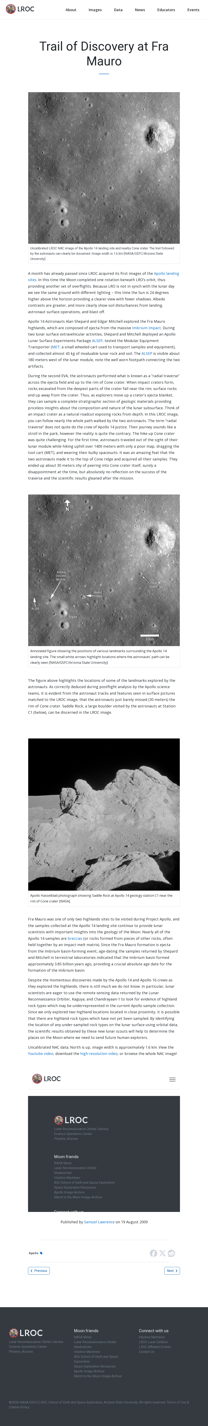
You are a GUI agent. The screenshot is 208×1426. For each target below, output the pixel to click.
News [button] (140, 9)
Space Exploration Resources (95, 1366)
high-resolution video (99, 1053)
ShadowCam (83, 1347)
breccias (75, 938)
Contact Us (146, 1352)
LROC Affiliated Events (155, 1347)
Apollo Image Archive (89, 1371)
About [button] (71, 9)
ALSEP (97, 340)
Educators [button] (166, 9)
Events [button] (193, 9)
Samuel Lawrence (99, 1221)
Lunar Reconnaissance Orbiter (95, 1342)
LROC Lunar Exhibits (153, 1342)
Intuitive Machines (87, 1352)
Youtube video (40, 1053)
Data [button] (118, 9)
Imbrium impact (146, 327)
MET (56, 346)
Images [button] (95, 9)
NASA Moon (82, 1337)
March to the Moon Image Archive (98, 1376)
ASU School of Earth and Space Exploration (96, 1359)
